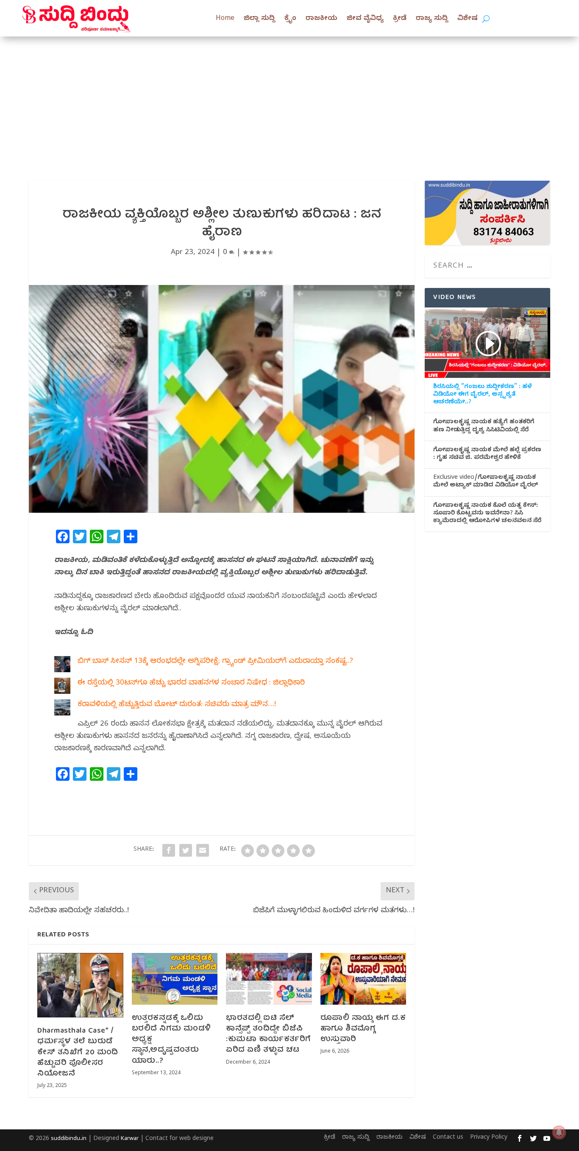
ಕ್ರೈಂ (290, 19)
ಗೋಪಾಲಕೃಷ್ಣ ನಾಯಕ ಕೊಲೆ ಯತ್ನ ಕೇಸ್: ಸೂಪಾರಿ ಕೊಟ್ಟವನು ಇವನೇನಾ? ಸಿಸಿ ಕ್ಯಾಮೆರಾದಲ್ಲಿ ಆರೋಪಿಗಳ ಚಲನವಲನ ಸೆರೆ (487, 514)
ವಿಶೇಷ (467, 19)
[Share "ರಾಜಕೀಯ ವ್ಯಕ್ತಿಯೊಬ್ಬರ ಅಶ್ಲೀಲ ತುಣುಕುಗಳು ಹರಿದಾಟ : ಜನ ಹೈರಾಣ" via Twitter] (185, 850)
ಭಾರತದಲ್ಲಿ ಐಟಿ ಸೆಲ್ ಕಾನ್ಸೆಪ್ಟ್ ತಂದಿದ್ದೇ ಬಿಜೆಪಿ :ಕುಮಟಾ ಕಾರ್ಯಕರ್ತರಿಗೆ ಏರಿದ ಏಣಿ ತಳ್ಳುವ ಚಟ (268, 1034)
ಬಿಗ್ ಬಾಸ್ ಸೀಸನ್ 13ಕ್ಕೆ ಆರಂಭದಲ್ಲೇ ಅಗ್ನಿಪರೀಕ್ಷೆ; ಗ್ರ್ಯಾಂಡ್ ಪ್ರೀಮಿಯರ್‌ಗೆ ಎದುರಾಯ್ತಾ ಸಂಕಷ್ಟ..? (215, 662)
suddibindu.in (68, 1139)
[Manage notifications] (559, 1132)
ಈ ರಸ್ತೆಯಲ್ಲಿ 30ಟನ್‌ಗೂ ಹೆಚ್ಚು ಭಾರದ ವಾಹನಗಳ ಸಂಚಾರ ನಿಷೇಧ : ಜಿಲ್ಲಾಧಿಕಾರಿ (191, 683)
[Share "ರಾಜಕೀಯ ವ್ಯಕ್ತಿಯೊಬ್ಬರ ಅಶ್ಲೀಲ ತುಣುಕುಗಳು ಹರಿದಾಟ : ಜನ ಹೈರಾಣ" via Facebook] (168, 850)
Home (225, 19)
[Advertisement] (289, 100)
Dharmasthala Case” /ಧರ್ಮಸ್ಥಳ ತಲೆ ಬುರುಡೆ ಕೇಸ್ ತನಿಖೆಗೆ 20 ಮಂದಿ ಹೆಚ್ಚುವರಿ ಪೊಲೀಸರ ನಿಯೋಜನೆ (77, 1053)
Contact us (448, 1138)
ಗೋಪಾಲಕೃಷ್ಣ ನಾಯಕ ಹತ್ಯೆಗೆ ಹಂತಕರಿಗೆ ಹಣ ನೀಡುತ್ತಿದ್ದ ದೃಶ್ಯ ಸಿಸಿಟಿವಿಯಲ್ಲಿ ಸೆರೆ (483, 426)
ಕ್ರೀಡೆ (399, 19)
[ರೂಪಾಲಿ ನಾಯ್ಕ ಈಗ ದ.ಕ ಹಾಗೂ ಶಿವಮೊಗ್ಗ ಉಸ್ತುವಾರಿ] (363, 979)
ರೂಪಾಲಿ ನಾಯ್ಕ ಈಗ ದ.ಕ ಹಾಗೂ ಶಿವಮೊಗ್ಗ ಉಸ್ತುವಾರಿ (363, 1029)
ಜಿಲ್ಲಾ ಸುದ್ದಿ (259, 19)
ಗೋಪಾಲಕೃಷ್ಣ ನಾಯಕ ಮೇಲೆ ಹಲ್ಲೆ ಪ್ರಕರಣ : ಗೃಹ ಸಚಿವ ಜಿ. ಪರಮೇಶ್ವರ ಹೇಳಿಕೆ (487, 454)
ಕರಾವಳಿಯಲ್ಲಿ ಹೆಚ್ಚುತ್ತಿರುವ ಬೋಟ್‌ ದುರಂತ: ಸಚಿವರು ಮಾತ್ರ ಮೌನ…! (177, 705)
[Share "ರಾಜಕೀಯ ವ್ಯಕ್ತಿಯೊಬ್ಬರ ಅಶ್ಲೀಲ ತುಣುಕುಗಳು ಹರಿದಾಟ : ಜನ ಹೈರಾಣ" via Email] (202, 850)
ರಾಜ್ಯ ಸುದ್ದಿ (432, 19)
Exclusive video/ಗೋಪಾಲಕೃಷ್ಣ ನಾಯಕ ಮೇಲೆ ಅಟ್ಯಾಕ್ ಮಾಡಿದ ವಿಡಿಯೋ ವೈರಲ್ (485, 482)
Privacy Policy (488, 1138)
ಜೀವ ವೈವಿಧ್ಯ (365, 19)
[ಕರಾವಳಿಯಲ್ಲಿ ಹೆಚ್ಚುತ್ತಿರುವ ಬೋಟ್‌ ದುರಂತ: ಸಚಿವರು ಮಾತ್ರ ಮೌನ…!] (62, 710)
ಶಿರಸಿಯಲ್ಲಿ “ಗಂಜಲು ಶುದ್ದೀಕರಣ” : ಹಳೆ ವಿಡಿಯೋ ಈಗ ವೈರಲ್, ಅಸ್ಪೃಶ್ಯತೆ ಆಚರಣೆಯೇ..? (482, 395)
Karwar (130, 1139)
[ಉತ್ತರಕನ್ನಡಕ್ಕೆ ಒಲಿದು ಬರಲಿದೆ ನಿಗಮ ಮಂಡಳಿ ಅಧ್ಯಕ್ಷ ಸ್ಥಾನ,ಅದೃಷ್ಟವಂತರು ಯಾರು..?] (175, 979)
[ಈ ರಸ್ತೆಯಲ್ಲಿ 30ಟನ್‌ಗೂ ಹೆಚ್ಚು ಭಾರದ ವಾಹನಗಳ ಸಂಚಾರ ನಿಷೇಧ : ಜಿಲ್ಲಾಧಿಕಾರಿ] (62, 688)
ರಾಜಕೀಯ (321, 19)
